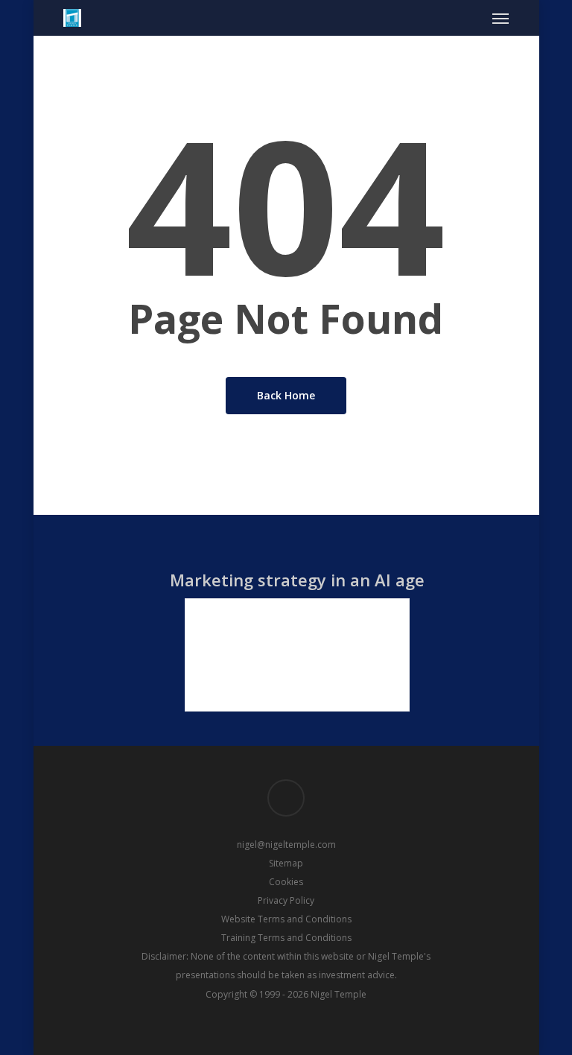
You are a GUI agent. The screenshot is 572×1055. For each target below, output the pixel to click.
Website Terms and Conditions (286, 919)
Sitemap (286, 863)
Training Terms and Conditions (286, 937)
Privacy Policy (286, 900)
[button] (500, 17)
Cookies (286, 881)
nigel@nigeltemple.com (286, 844)
